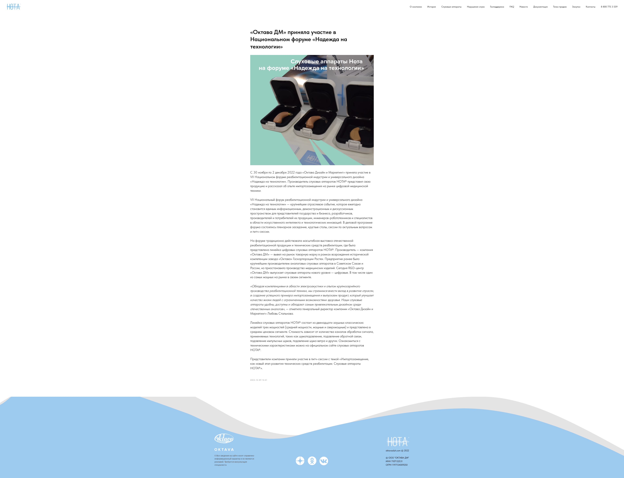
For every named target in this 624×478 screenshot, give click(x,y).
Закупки (576, 6)
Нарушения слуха (476, 6)
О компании (416, 6)
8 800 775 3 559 (609, 6)
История (431, 6)
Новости (524, 6)
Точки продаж (560, 6)
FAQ (512, 6)
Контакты (590, 6)
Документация (540, 6)
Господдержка (497, 6)
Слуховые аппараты (451, 6)
